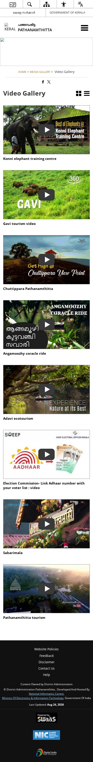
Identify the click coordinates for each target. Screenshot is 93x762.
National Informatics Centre (46, 693)
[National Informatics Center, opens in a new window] (46, 735)
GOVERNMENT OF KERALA (67, 12)
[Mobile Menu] (84, 28)
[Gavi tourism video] (46, 194)
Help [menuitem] (46, 675)
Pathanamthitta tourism (24, 617)
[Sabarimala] (46, 523)
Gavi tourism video (19, 224)
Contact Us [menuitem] (46, 668)
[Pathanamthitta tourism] (46, 588)
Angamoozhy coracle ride (24, 353)
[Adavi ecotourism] (46, 389)
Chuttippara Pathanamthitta (28, 289)
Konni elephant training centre (29, 159)
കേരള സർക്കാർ (24, 12)
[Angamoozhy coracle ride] (46, 324)
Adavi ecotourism (18, 418)
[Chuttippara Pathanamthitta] (46, 259)
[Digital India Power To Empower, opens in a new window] (46, 753)
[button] (79, 94)
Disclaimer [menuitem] (47, 662)
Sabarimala (13, 553)
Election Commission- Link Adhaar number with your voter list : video (44, 485)
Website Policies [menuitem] (46, 649)
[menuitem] (12, 4)
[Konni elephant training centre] (46, 129)
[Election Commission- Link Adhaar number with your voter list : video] (46, 454)
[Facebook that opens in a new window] (42, 82)
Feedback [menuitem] (47, 655)
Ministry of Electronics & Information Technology (32, 698)
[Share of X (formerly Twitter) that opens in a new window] (48, 82)
